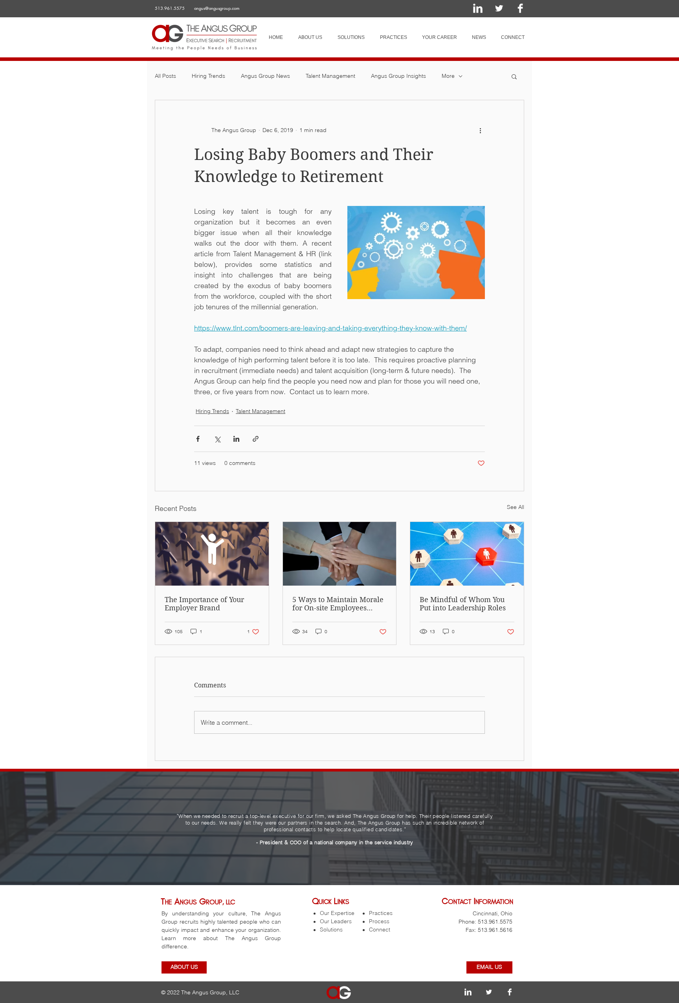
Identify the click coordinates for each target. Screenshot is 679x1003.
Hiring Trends (208, 75)
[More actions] (480, 130)
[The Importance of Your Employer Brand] (212, 554)
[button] (514, 76)
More (448, 75)
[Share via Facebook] (198, 439)
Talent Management (330, 75)
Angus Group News (265, 75)
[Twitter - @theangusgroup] (499, 8)
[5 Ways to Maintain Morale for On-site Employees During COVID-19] (339, 554)
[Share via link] (255, 439)
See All (515, 507)
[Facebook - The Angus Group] (520, 8)
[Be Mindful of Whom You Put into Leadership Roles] (467, 554)
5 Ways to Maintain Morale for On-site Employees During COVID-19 (338, 603)
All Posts (165, 75)
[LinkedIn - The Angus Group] (478, 8)
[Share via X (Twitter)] (217, 439)
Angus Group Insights (398, 75)
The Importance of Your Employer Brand (204, 603)
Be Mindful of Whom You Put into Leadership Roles (463, 603)
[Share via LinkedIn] (236, 439)
